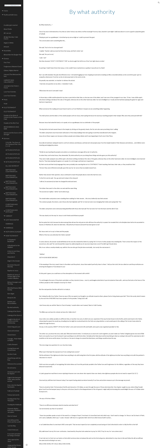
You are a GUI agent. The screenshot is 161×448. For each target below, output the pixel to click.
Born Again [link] (10, 293)
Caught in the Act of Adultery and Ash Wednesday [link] (13, 321)
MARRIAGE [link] (9, 224)
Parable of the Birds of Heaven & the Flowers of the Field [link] (13, 117)
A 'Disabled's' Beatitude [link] (11, 240)
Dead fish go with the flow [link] (14, 359)
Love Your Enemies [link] (10, 92)
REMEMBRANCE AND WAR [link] (11, 128)
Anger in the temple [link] (13, 261)
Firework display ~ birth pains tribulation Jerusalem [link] (14, 410)
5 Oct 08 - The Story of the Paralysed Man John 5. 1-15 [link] (13, 144)
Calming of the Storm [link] (14, 311)
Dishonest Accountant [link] (14, 364)
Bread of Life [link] (11, 297)
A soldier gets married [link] (11, 25)
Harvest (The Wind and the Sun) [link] (12, 75)
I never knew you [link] (12, 430)
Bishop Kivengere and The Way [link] (14, 283)
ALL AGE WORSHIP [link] (12, 166)
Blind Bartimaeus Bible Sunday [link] (14, 289)
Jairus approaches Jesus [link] (13, 440)
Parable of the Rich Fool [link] (11, 123)
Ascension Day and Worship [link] (13, 265)
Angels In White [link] (9, 43)
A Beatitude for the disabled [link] (13, 246)
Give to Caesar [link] (12, 416)
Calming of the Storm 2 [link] (14, 315)
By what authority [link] (13, 307)
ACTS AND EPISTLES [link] (13, 150)
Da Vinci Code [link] (11, 354)
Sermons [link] (6, 138)
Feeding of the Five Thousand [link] (13, 399)
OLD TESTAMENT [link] (10, 107)
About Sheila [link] (8, 29)
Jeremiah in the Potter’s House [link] (11, 87)
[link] (12, 18)
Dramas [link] (6, 58)
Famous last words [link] (13, 395)
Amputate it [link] (11, 257)
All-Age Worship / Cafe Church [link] (11, 38)
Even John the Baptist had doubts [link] (14, 386)
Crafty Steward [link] (12, 344)
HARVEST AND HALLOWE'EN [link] (9, 81)
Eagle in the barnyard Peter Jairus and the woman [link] (14, 379)
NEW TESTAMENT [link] (12, 236)
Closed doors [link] (11, 335)
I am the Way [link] (11, 426)
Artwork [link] (6, 47)
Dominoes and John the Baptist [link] (13, 372)
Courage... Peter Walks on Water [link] (14, 339)
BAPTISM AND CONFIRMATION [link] (11, 170)
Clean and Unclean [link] (13, 331)
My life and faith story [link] (10, 15)
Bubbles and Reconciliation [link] (11, 302)
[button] (159, 2)
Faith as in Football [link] (13, 391)
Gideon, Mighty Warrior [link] (11, 70)
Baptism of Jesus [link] (12, 270)
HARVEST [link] (9, 216)
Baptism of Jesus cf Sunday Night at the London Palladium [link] (13, 276)
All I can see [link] (7, 33)
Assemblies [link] (7, 50)
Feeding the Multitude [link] (14, 404)
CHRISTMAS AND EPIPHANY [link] (12, 205)
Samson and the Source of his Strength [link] (13, 133)
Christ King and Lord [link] (13, 327)
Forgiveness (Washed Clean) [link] (13, 66)
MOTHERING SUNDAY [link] (13, 232)
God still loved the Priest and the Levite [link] (14, 421)
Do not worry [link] (11, 368)
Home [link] (6, 11)
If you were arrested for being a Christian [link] (13, 434)
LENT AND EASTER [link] (12, 220)
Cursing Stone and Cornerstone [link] (13, 349)
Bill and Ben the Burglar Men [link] (13, 54)
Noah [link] (5, 103)
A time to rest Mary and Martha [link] (13, 252)
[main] (92, 12)
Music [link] (6, 99)
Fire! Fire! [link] (7, 62)
